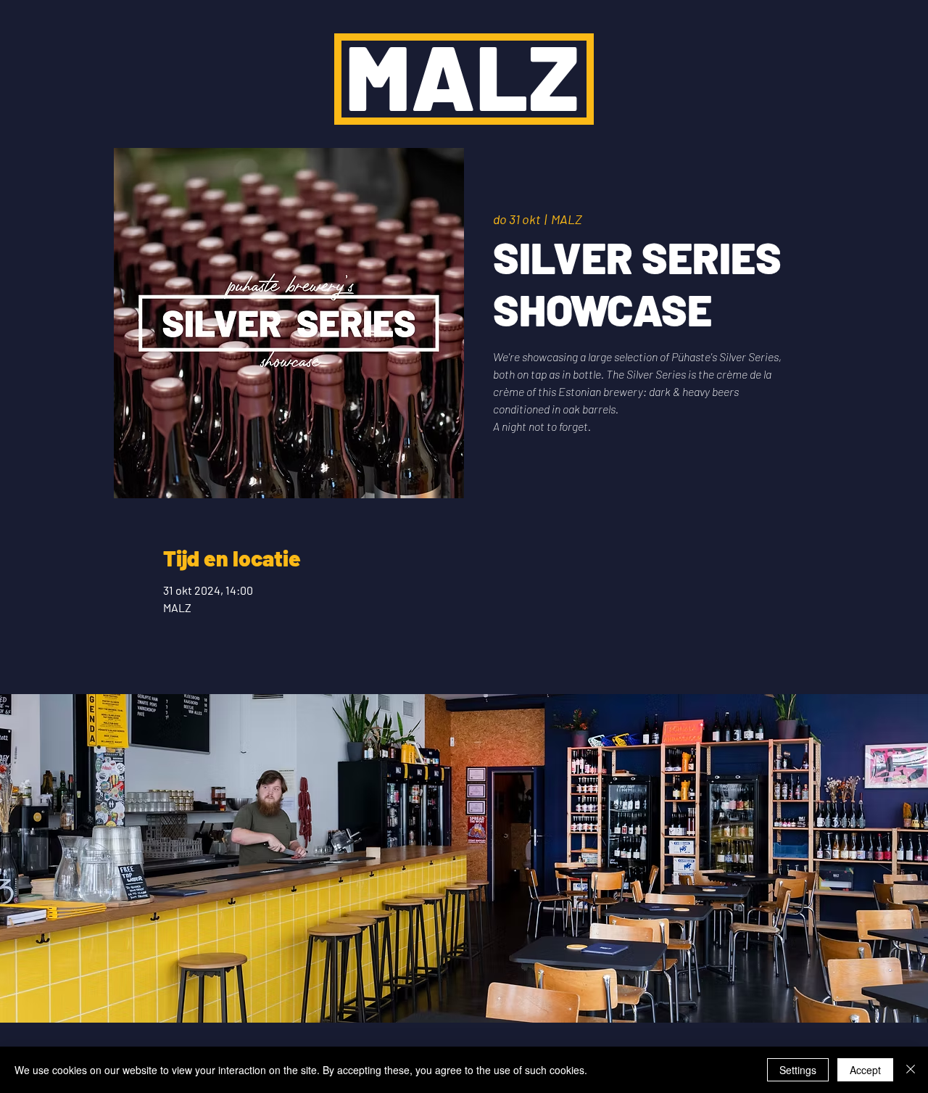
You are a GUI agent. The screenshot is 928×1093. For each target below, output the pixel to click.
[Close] (910, 1069)
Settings (797, 1070)
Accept (865, 1070)
